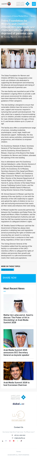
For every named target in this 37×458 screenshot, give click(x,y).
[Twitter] (2, 441)
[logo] (18, 397)
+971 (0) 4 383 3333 (19, 435)
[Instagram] (10, 441)
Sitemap (18, 451)
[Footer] (18, 420)
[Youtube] (14, 441)
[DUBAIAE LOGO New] (18, 405)
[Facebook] (6, 441)
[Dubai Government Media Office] (23, 4)
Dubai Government (7, 270)
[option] (18, 58)
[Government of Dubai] (6, 4)
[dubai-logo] (18, 412)
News (33, 16)
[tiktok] (21, 441)
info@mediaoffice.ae (19, 438)
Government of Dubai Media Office (14, 16)
